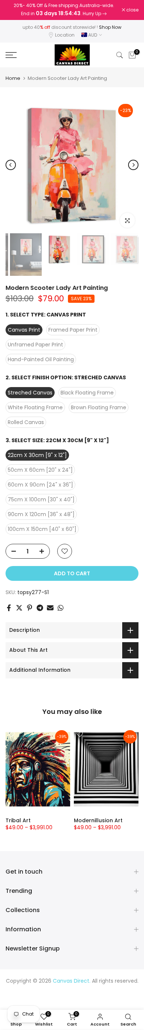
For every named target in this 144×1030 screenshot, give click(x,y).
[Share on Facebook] (9, 607)
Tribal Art (18, 820)
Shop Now (110, 27)
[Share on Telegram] (40, 607)
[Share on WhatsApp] (60, 607)
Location (65, 35)
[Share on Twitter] (19, 607)
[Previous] (11, 165)
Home (13, 78)
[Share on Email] (50, 607)
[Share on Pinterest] (29, 607)
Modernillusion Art (98, 820)
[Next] (133, 165)
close (131, 10)
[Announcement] (63, 10)
